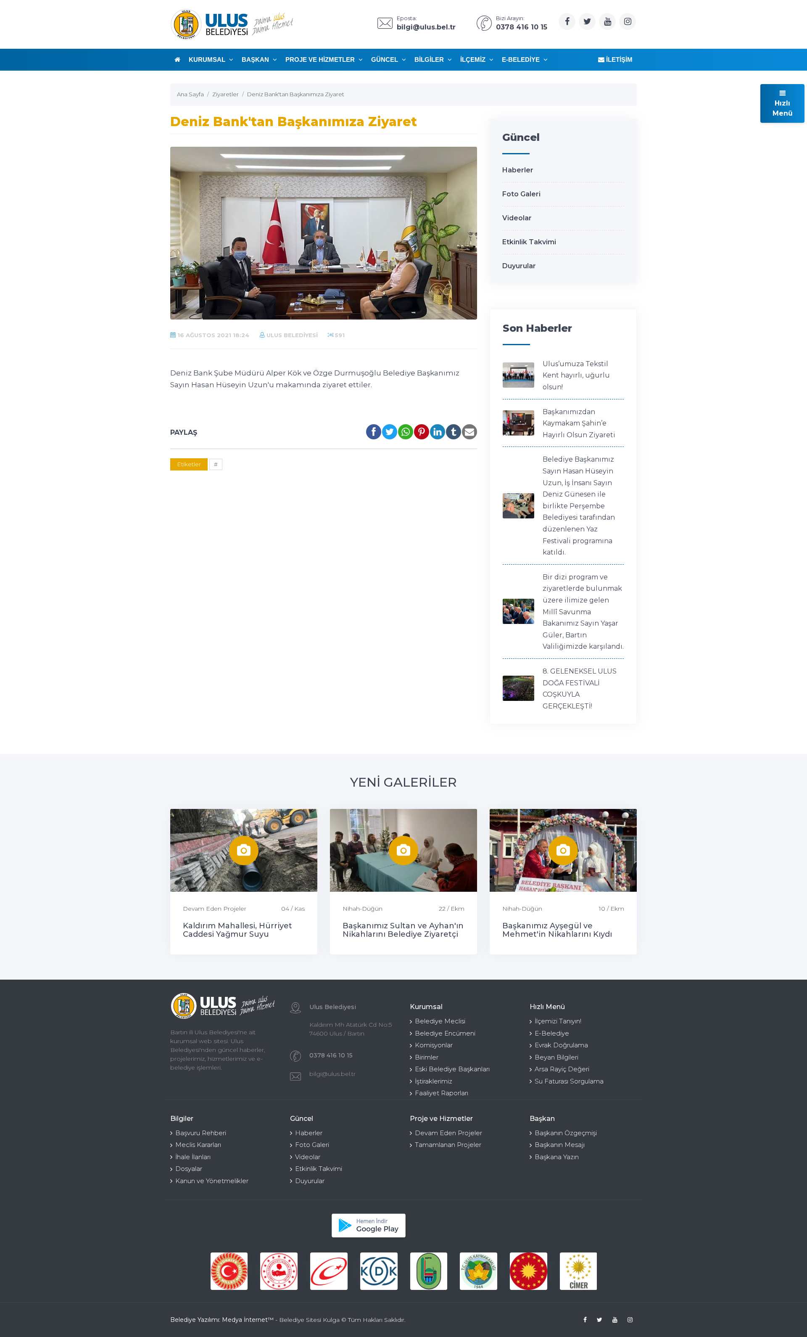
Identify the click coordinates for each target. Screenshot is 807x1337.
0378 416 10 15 (331, 1055)
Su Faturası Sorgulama (569, 1081)
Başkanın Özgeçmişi (566, 1133)
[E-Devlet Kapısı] (279, 1271)
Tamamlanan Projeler (448, 1145)
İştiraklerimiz (433, 1081)
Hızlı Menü (783, 108)
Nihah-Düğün (362, 908)
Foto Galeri (521, 194)
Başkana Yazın (557, 1157)
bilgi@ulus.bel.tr (332, 1074)
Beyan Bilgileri (556, 1057)
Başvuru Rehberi (200, 1133)
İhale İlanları (193, 1157)
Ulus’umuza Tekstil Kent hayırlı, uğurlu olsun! (576, 375)
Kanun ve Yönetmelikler (211, 1181)
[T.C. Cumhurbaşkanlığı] (478, 1271)
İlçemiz (473, 59)
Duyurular (519, 266)
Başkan (256, 59)
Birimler (426, 1057)
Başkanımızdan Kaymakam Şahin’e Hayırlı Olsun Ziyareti (579, 423)
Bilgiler (430, 59)
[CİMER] (528, 1271)
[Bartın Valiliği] (379, 1271)
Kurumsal (208, 59)
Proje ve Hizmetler (320, 59)
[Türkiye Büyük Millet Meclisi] (578, 1271)
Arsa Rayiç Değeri (562, 1069)
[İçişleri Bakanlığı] (229, 1271)
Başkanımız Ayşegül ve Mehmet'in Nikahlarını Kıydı (557, 930)
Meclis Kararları (198, 1145)
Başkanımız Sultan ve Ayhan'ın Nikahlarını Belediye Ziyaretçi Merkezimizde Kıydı (403, 934)
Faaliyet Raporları (441, 1093)
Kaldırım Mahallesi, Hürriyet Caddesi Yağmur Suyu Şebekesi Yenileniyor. (237, 934)
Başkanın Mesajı (560, 1145)
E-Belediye (521, 59)
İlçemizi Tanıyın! (558, 1021)
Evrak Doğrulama (561, 1045)
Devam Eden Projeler (214, 908)
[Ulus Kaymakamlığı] (428, 1271)
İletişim (618, 59)
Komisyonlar (434, 1045)
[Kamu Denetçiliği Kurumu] (329, 1271)
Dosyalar (188, 1169)
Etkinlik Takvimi (529, 242)
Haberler (517, 170)
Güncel (385, 59)
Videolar (517, 218)
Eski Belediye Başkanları (452, 1069)
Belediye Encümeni (445, 1033)
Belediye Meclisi (440, 1021)
